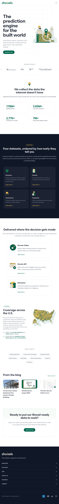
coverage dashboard (17, 332)
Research (47, 358)
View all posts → (52, 376)
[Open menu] (56, 2)
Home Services (13, 358)
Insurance (29, 362)
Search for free (9, 52)
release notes (9, 334)
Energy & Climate (44, 354)
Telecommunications (35, 358)
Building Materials (14, 354)
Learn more (9, 184)
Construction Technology (29, 354)
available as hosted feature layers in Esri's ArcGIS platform (16, 337)
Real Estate (23, 358)
